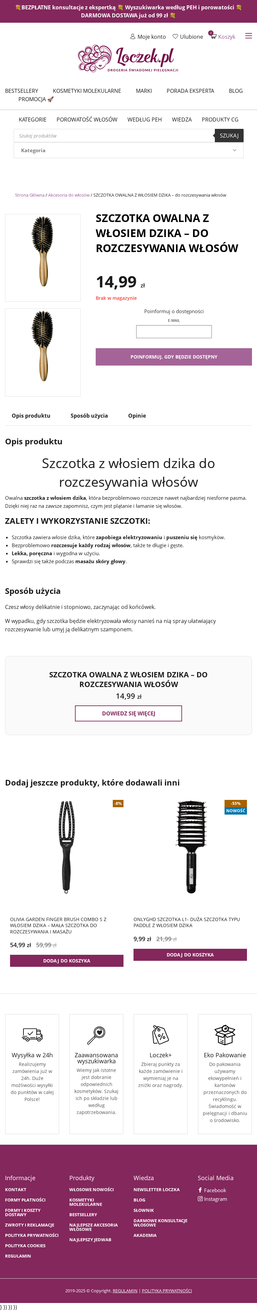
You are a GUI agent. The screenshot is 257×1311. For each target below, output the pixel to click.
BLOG (139, 1200)
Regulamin (18, 1256)
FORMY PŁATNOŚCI (25, 1200)
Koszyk (223, 36)
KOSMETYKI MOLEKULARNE (85, 1202)
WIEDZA (182, 119)
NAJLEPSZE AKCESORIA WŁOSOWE (93, 1227)
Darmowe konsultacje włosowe (160, 1223)
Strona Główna (30, 195)
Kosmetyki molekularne (87, 90)
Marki (144, 90)
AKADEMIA (145, 1235)
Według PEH (144, 119)
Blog (236, 90)
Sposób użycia (89, 415)
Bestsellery (21, 90)
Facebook (214, 1190)
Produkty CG (220, 119)
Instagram (215, 1198)
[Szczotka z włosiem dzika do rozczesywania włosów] (43, 256)
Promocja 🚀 (36, 99)
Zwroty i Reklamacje (29, 1225)
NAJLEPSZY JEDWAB (90, 1240)
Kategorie (33, 119)
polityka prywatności (167, 1291)
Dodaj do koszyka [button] (66, 960)
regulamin (125, 1291)
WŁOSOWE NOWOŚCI (91, 1189)
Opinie (137, 415)
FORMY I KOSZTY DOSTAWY (22, 1212)
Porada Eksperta (190, 90)
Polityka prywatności (32, 1235)
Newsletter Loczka (157, 1189)
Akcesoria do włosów (69, 195)
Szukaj (229, 135)
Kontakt (15, 1189)
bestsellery (83, 1215)
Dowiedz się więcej (128, 713)
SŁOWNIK (144, 1210)
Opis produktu (31, 415)
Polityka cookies (25, 1246)
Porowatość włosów (87, 119)
